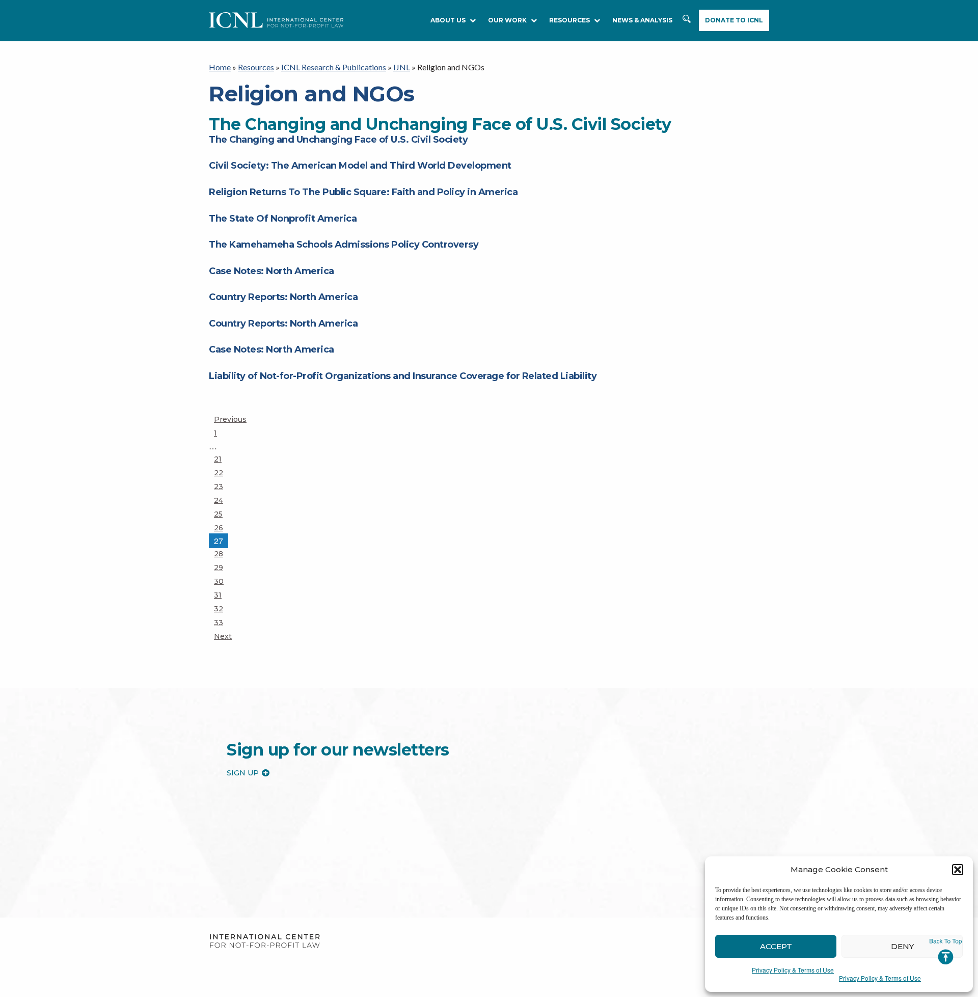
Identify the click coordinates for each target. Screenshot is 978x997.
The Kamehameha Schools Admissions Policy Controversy (343, 244)
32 (222, 608)
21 (222, 459)
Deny (902, 946)
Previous (230, 419)
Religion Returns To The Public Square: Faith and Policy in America (363, 192)
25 (222, 514)
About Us (448, 20)
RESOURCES (569, 20)
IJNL (401, 67)
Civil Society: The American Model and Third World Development (360, 165)
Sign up (243, 772)
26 (222, 527)
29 (222, 567)
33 (222, 622)
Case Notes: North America (271, 271)
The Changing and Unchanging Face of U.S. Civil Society (338, 139)
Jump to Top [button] (946, 951)
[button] (958, 870)
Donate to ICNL (734, 20)
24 (222, 500)
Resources (256, 67)
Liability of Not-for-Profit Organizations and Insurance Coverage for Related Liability (402, 376)
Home (220, 67)
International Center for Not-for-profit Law (264, 941)
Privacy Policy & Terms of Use (793, 969)
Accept (776, 946)
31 (222, 595)
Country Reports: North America (283, 297)
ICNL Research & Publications (333, 67)
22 (222, 472)
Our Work (507, 20)
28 (222, 553)
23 (222, 486)
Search (687, 20)
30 (222, 581)
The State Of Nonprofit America (283, 218)
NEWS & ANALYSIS (642, 20)
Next (223, 636)
